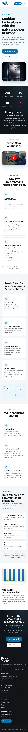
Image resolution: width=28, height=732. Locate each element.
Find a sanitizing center (7, 717)
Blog (2, 705)
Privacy (21, 729)
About (3, 707)
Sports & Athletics (6, 688)
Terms (25, 729)
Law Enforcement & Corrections (10, 693)
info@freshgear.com (6, 714)
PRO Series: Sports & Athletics (9, 676)
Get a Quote (18, 3)
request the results (16, 557)
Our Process (4, 700)
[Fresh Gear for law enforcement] (14, 158)
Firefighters (4, 690)
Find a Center (9, 57)
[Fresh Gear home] (5, 3)
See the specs (10, 395)
